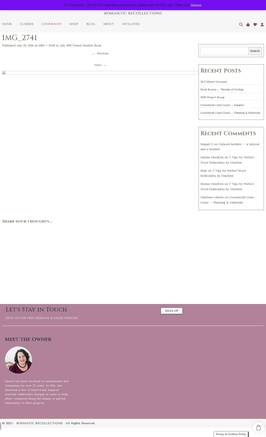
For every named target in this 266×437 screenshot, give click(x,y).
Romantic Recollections (39, 423)
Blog (90, 24)
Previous (100, 53)
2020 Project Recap (212, 97)
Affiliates (131, 24)
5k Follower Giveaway (213, 81)
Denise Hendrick (211, 157)
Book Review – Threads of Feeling (221, 89)
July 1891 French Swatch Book (80, 45)
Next (100, 65)
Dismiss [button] (196, 5)
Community (51, 24)
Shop (74, 24)
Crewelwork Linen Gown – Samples (222, 105)
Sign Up (171, 310)
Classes (26, 24)
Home (7, 24)
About (108, 24)
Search (255, 51)
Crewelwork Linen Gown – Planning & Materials (230, 112)
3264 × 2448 (47, 45)
